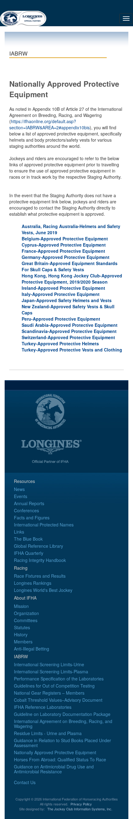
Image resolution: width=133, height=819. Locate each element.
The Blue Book (28, 539)
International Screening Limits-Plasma (51, 671)
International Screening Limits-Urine (49, 664)
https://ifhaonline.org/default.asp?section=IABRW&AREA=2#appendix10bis (49, 124)
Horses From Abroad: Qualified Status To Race (60, 759)
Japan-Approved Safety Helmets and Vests (67, 300)
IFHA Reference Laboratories (42, 707)
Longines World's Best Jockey (43, 590)
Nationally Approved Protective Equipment (55, 752)
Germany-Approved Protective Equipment (65, 257)
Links (19, 532)
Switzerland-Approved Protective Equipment (68, 337)
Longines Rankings (32, 583)
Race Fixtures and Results (40, 576)
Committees (25, 620)
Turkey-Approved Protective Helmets (60, 343)
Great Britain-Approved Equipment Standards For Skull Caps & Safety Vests (70, 266)
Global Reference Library (38, 546)
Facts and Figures (31, 517)
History (21, 634)
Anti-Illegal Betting (31, 649)
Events (20, 496)
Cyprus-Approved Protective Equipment (64, 245)
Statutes (22, 627)
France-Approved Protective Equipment (63, 251)
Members (23, 641)
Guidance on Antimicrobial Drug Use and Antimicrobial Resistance (54, 769)
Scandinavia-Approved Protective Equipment (69, 331)
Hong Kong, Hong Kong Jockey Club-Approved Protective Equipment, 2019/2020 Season (72, 278)
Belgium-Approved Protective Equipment (65, 238)
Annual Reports (29, 503)
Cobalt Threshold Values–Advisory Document (58, 700)
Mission (21, 606)
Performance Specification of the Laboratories (59, 679)
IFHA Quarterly (28, 553)
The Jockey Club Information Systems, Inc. (79, 808)
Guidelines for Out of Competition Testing (54, 686)
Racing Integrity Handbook (40, 560)
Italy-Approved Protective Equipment (61, 294)
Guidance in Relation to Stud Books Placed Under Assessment (62, 742)
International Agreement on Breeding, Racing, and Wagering (63, 723)
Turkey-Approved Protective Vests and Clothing (72, 350)
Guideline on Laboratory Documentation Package (62, 714)
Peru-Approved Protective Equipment (61, 319)
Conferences (26, 510)
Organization (26, 613)
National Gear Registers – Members (49, 693)
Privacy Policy (81, 803)
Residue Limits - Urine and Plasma (48, 733)
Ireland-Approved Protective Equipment (63, 288)
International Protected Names (44, 525)
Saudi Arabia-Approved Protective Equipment (70, 325)
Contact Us (25, 782)
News (19, 489)
